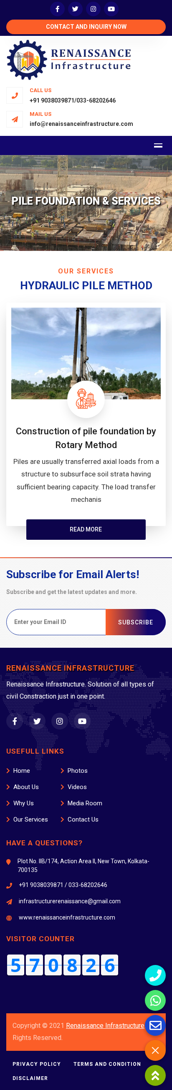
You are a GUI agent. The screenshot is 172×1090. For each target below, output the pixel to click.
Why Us (23, 803)
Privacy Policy (37, 1064)
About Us (26, 787)
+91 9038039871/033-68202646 (73, 100)
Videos (77, 787)
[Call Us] (155, 975)
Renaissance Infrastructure (105, 1026)
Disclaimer (30, 1078)
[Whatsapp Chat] (155, 1000)
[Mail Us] (155, 1025)
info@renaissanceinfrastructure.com (81, 123)
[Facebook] (57, 9)
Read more (86, 529)
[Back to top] (155, 1075)
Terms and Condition (107, 1064)
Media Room (85, 803)
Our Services (30, 819)
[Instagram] (93, 9)
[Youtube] (111, 9)
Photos (78, 770)
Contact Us (83, 819)
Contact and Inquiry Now (86, 26)
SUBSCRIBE (135, 622)
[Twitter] (75, 9)
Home (21, 770)
